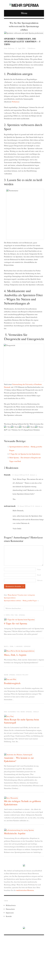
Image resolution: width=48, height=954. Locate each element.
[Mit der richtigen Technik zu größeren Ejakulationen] (11, 798)
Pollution (15, 101)
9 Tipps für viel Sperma (15, 623)
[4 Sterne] (31, 426)
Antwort (32, 475)
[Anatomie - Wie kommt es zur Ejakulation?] (18, 754)
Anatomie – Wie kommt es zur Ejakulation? (19, 759)
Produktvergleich (12, 683)
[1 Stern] (7, 426)
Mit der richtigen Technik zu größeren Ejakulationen (22, 802)
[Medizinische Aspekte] (19, 830)
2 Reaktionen (31, 48)
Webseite (40, 580)
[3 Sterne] (23, 426)
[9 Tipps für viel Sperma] (19, 619)
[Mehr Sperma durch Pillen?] (10, 679)
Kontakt (9, 916)
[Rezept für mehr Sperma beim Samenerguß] (9, 716)
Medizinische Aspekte (14, 833)
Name (39, 569)
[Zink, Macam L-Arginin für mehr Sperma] (19, 650)
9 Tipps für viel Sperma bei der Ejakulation (24, 454)
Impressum (10, 912)
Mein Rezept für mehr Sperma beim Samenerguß (21, 721)
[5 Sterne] (39, 426)
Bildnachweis (11, 905)
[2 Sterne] (15, 426)
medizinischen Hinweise (25, 890)
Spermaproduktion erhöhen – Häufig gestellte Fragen (20, 600)
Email (39, 575)
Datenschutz (10, 909)
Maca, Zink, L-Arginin (15, 654)
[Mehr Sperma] (24, 4)
